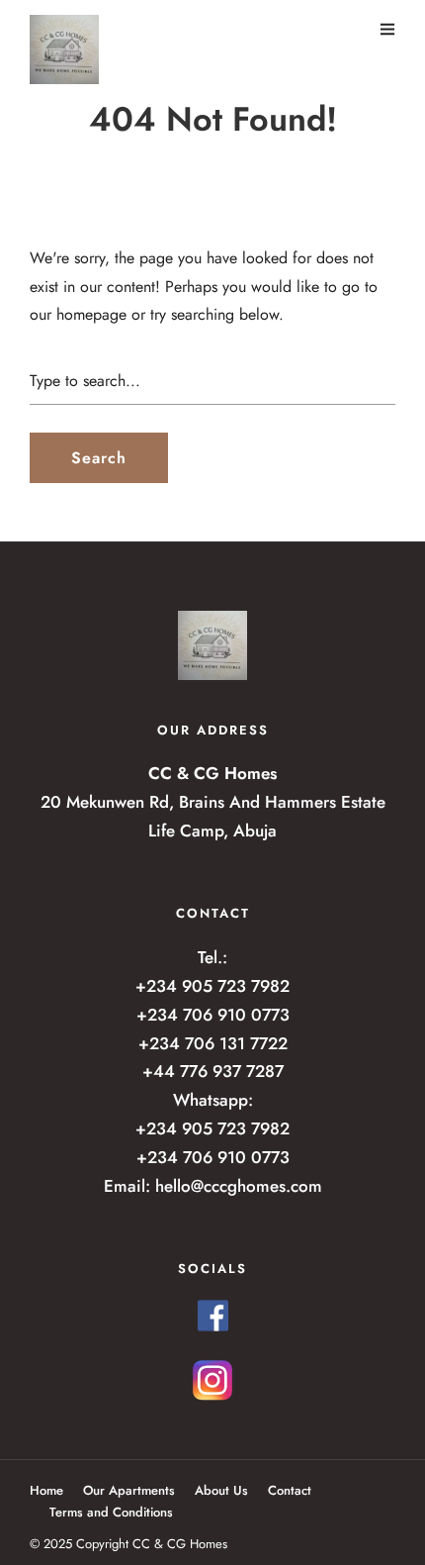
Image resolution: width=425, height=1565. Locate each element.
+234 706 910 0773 (213, 1015)
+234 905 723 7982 (212, 986)
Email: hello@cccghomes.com (213, 1186)
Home (46, 1490)
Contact (289, 1490)
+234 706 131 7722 (213, 1043)
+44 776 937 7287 (213, 1071)
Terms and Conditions (111, 1512)
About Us (221, 1490)
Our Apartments (129, 1490)
